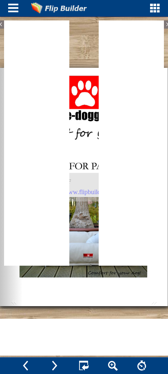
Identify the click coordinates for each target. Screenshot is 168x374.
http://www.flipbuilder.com (83, 191)
